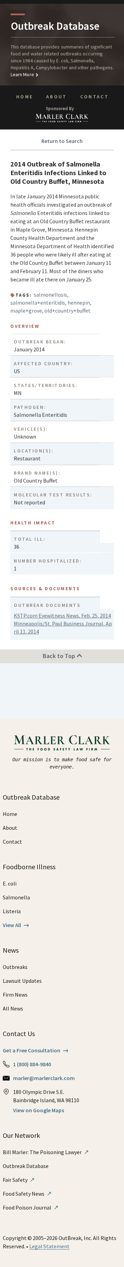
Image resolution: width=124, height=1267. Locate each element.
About (56, 96)
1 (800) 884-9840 (32, 1064)
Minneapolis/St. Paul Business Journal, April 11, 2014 (63, 627)
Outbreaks (15, 966)
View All (16, 925)
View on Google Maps (38, 1110)
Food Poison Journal (31, 1207)
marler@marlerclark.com (44, 1078)
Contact (94, 96)
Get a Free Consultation (36, 1050)
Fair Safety (19, 1179)
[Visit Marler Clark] (62, 743)
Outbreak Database (26, 1165)
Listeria (12, 911)
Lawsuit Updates (22, 980)
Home (24, 96)
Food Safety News (27, 1193)
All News (13, 1008)
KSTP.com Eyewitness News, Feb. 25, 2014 (62, 615)
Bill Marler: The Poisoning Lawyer (46, 1152)
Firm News (15, 994)
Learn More (22, 74)
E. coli (10, 883)
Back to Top (59, 656)
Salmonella (16, 897)
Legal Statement (49, 1246)
